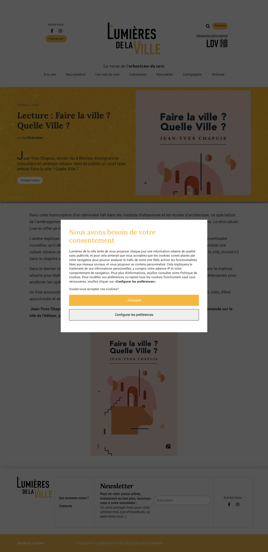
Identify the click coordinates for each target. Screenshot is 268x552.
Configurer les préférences (134, 315)
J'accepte (134, 300)
